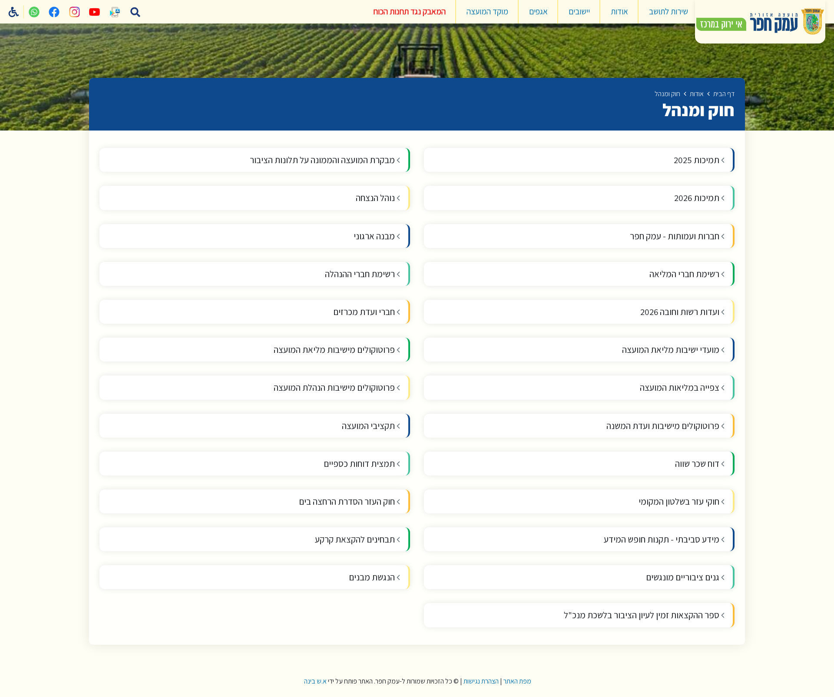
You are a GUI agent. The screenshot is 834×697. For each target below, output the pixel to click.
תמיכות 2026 (697, 198)
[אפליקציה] (115, 11)
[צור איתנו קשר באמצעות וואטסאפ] (33, 11)
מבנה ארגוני (375, 236)
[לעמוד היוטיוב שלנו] (94, 11)
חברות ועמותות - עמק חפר (675, 236)
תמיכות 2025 (697, 160)
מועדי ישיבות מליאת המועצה (671, 349)
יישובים (579, 11)
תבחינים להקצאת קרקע (356, 539)
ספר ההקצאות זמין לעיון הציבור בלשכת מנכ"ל (642, 615)
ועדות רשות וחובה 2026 (680, 312)
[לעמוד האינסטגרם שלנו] (74, 11)
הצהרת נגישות (481, 681)
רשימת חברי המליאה (685, 274)
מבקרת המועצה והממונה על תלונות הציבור (323, 160)
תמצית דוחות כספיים (360, 463)
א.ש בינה (315, 681)
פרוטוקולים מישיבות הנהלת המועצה (335, 387)
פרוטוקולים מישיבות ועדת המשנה (663, 426)
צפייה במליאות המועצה (680, 387)
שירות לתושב (668, 11)
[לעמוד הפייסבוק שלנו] (54, 11)
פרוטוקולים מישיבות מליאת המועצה (335, 349)
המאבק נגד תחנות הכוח (409, 11)
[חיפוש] (135, 11)
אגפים (538, 11)
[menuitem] (668, 11)
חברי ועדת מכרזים (365, 312)
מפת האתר (517, 681)
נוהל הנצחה (376, 198)
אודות (619, 11)
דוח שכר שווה (698, 463)
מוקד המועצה (487, 11)
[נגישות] (13, 11)
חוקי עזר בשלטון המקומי (680, 501)
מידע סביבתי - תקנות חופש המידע (662, 539)
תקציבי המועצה (369, 426)
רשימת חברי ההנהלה (361, 274)
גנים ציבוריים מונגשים (683, 577)
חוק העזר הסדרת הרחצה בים (348, 501)
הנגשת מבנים (373, 577)
